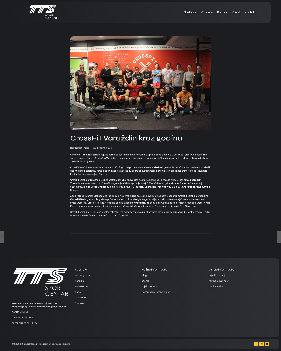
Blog (144, 275)
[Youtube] (267, 344)
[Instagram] (261, 344)
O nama (207, 12)
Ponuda (222, 12)
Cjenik (236, 12)
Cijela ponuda (150, 286)
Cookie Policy (216, 286)
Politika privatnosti (219, 281)
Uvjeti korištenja (217, 275)
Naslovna (190, 12)
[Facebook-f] (256, 344)
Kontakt (250, 12)
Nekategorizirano (79, 147)
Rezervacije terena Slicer (156, 292)
